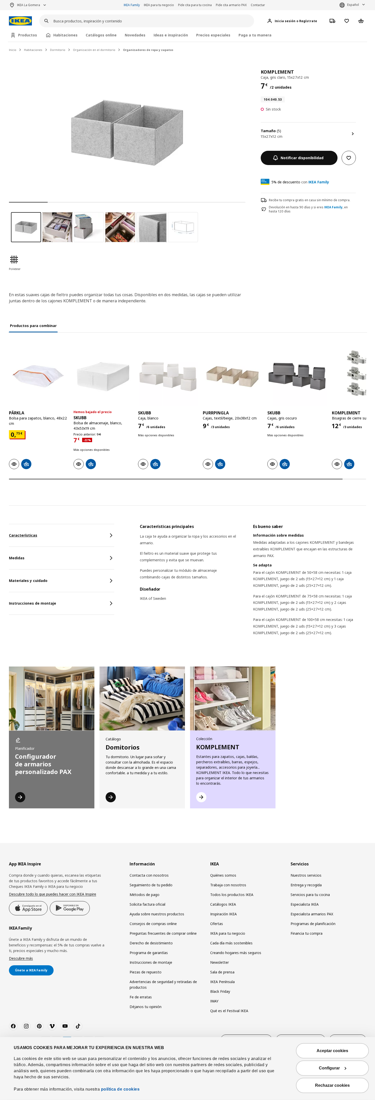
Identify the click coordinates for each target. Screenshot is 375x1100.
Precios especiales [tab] (213, 35)
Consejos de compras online (153, 923)
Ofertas (216, 923)
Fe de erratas (141, 997)
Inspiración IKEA (223, 914)
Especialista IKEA (305, 904)
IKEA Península (222, 981)
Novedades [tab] (135, 35)
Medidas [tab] (16, 557)
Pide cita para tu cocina (195, 5)
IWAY (214, 1001)
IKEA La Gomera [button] (28, 5)
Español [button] (353, 5)
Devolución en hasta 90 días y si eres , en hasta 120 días (308, 209)
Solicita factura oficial (147, 904)
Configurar (329, 1068)
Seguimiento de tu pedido (151, 884)
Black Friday (220, 991)
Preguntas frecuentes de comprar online (163, 933)
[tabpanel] (253, 586)
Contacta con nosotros (149, 875)
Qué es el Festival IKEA (229, 1010)
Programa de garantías (149, 952)
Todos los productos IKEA (231, 894)
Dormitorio (57, 50)
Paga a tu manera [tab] (255, 35)
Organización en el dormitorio (94, 50)
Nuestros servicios (306, 875)
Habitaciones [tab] (65, 35)
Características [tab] (23, 535)
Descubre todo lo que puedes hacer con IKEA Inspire (52, 894)
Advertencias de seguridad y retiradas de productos (163, 984)
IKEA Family (132, 5)
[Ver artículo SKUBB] (103, 376)
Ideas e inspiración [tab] (171, 35)
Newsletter (219, 962)
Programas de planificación (313, 923)
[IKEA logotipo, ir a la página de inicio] (20, 21)
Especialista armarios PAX (312, 914)
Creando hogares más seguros (235, 952)
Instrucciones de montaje (151, 962)
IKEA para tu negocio (159, 5)
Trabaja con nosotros (228, 884)
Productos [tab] (27, 35)
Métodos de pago (144, 894)
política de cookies (120, 1089)
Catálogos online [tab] (101, 35)
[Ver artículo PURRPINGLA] (232, 376)
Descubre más (21, 958)
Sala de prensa (222, 972)
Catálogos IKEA (223, 904)
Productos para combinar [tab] (33, 325)
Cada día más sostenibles (231, 943)
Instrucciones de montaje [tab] (32, 603)
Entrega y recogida (306, 884)
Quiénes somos (223, 875)
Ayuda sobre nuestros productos (157, 914)
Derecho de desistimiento (151, 943)
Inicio (12, 50)
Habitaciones (33, 50)
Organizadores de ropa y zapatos (148, 50)
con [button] (300, 182)
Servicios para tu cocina (310, 894)
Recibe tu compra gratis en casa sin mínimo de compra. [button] (309, 200)
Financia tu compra (306, 933)
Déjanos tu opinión (145, 1006)
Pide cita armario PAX (231, 5)
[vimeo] (52, 1026)
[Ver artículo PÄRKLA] (38, 376)
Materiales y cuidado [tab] (28, 580)
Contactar (258, 5)
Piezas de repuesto (145, 972)
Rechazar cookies (332, 1085)
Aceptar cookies (332, 1051)
